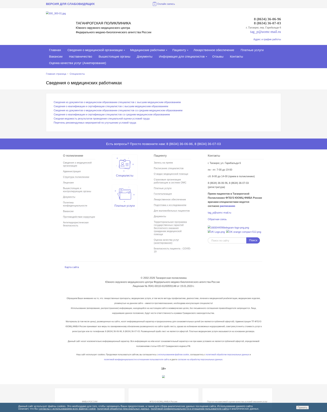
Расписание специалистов (168, 168)
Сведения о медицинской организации (95, 50)
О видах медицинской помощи (171, 173)
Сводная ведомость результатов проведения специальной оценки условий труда (102, 118)
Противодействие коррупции (79, 216)
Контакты (236, 56)
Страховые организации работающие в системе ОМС (170, 181)
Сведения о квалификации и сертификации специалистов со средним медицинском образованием (112, 114)
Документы (144, 56)
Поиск (253, 240)
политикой (109, 359)
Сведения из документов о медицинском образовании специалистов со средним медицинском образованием (118, 110)
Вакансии (56, 56)
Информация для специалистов (182, 56)
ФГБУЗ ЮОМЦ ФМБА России (163, 401)
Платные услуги (252, 50)
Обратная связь (217, 219)
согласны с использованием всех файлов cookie (67, 408)
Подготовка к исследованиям (170, 205)
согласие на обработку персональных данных (200, 359)
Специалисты (77, 73)
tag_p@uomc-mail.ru (219, 212)
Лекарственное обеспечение (213, 50)
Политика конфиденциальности (75, 204)
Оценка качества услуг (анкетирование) (166, 241)
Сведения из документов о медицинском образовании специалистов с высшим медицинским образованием (117, 102)
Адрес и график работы (267, 39)
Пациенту (179, 50)
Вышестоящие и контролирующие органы (77, 190)
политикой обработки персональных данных (227, 354)
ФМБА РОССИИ (89, 401)
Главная (55, 50)
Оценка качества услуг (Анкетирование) (77, 63)
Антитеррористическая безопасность (76, 224)
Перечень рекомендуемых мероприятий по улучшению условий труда (95, 122)
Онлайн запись (166, 3)
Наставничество (80, 56)
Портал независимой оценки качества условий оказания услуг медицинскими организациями (237, 403)
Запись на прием (163, 162)
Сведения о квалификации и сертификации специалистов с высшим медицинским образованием (111, 106)
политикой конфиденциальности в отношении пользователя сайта (190, 408)
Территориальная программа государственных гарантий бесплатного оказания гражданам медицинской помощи (170, 227)
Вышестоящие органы (114, 56)
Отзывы (217, 56)
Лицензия (68, 182)
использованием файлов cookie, (174, 354)
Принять (302, 407)
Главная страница (56, 73)
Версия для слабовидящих (70, 4)
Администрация (72, 171)
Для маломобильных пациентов (172, 210)
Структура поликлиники (76, 177)
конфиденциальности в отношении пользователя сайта (141, 359)
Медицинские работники (147, 50)
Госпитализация (163, 193)
